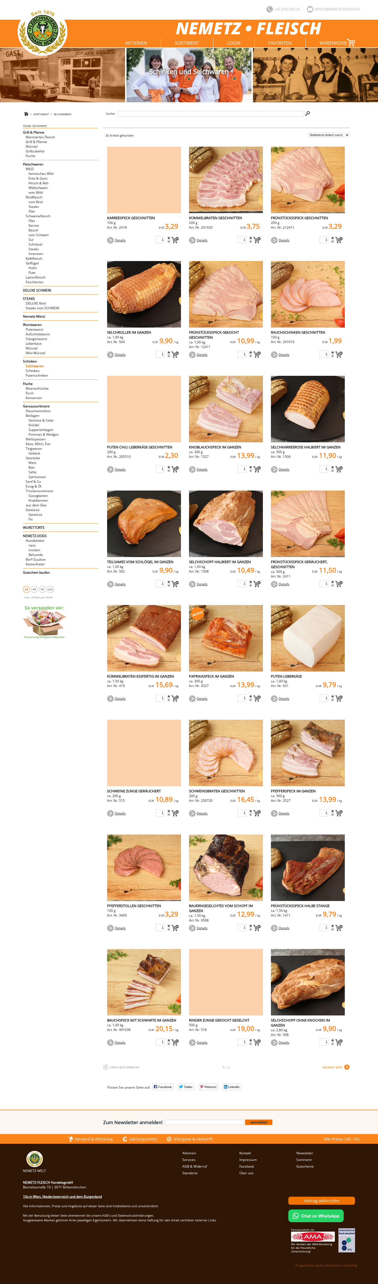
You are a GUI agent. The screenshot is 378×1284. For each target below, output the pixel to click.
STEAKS (29, 298)
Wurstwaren (32, 324)
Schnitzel (35, 244)
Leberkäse (34, 343)
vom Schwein (39, 235)
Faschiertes (34, 282)
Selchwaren (62, 114)
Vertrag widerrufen (322, 1200)
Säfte (33, 472)
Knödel (34, 425)
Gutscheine (305, 1166)
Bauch (33, 230)
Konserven (34, 397)
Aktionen (136, 43)
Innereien (36, 253)
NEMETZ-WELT (34, 1170)
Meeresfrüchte (37, 388)
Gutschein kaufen (36, 572)
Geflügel (32, 263)
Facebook (246, 1166)
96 (42, 589)
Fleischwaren (33, 164)
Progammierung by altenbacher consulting (326, 1265)
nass (32, 545)
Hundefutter (35, 540)
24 (26, 589)
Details (120, 240)
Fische (30, 156)
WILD (30, 169)
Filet (32, 211)
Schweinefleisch (38, 216)
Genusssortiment (36, 406)
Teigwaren (34, 448)
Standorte (190, 1173)
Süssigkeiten (38, 495)
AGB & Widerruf (194, 1166)
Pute (32, 272)
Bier (32, 467)
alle (50, 589)
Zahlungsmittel (143, 1139)
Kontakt (245, 1153)
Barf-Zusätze (36, 559)
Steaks (34, 206)
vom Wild (36, 192)
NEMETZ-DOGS (35, 535)
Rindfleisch (34, 197)
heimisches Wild (41, 173)
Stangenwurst (36, 338)
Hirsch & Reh (38, 183)
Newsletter (304, 1153)
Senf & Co (33, 481)
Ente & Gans (38, 178)
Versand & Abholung (94, 1139)
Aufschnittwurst (38, 334)
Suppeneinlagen (41, 429)
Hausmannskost (38, 411)
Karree (34, 225)
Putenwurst (34, 329)
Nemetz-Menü (34, 316)
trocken (34, 550)
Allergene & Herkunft (193, 1139)
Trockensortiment (39, 491)
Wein (32, 462)
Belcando (36, 554)
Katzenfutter (35, 564)
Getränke (33, 458)
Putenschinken (37, 375)
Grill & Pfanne (33, 132)
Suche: (110, 113)
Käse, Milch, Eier (38, 443)
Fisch (29, 393)
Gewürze (33, 509)
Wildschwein (38, 187)
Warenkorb (333, 43)
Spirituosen (37, 476)
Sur (31, 239)
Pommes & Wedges (44, 434)
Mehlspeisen (35, 439)
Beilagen (32, 415)
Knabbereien (38, 500)
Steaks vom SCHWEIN (42, 308)
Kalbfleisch (34, 258)
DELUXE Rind (36, 303)
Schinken (30, 361)
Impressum (248, 1159)
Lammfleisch (35, 277)
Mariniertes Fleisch (40, 137)
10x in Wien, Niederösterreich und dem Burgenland (62, 1196)
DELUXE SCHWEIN (37, 290)
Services (188, 1159)
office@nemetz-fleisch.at (338, 9)
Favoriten (280, 43)
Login (233, 43)
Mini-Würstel (35, 353)
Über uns (246, 1173)
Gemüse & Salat (41, 420)
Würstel (32, 146)
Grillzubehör (35, 151)
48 (34, 589)
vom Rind (36, 202)
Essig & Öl (33, 486)
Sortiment (187, 43)
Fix (31, 519)
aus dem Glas (36, 505)
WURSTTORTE (34, 527)
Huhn (33, 268)
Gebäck (34, 453)
